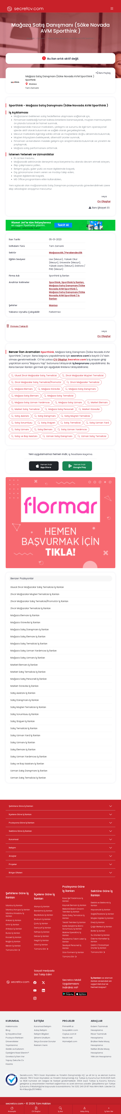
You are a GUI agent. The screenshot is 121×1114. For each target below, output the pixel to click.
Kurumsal (13, 839)
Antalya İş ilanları (14, 928)
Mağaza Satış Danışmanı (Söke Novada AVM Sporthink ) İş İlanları (67, 295)
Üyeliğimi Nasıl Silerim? (17, 1052)
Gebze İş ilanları (41, 936)
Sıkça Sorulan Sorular (45, 1041)
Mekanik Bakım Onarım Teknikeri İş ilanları (73, 910)
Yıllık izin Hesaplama (101, 1056)
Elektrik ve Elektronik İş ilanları (101, 904)
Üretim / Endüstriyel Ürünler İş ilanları (100, 946)
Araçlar (12, 855)
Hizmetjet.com (69, 1041)
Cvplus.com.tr (69, 1033)
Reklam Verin (41, 1045)
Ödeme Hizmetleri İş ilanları (100, 940)
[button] (104, 201)
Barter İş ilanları (98, 930)
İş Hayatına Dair (13, 1033)
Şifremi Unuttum (42, 1037)
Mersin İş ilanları (13, 945)
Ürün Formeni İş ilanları (73, 952)
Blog (8, 1030)
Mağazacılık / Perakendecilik (65, 252)
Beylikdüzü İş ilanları (43, 915)
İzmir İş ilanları (12, 924)
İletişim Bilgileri (41, 1033)
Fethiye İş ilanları (41, 932)
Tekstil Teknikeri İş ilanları (74, 922)
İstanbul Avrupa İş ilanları (18, 909)
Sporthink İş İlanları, (72, 282)
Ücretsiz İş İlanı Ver (15, 1056)
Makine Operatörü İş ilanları (71, 934)
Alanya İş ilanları (41, 906)
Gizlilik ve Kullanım (15, 1048)
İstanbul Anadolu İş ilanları (15, 914)
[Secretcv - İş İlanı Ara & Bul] (68, 994)
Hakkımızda (12, 1026)
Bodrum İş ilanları (42, 919)
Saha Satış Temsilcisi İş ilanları (73, 916)
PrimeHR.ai (67, 1026)
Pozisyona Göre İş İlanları (21, 822)
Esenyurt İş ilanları (42, 927)
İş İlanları (41, 38)
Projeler (13, 864)
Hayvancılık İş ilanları (100, 909)
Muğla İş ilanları (13, 941)
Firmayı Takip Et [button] (19, 326)
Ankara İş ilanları (13, 920)
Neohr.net (67, 1037)
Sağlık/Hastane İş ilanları (102, 914)
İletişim (12, 847)
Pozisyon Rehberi (14, 1037)
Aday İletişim (40, 1030)
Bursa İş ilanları (13, 933)
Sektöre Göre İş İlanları (20, 831)
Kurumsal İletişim (42, 1026)
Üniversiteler (12, 1041)
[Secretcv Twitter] (43, 983)
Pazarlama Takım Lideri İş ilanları (74, 940)
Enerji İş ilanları (97, 922)
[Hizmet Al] (60, 225)
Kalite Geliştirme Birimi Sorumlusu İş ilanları (72, 927)
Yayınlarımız (12, 1045)
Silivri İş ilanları (41, 944)
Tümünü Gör (12, 950)
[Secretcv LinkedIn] (43, 991)
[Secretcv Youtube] (35, 991)
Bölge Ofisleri (15, 872)
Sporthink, (55, 282)
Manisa (53, 305)
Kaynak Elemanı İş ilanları (74, 905)
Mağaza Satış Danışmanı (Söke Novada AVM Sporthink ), (67, 287)
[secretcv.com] (25, 8)
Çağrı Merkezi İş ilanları (101, 926)
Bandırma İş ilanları (43, 910)
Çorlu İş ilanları (41, 923)
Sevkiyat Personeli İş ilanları (71, 946)
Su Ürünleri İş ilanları (100, 935)
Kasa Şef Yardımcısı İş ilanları (72, 899)
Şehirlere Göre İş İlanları (21, 806)
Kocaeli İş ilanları (13, 937)
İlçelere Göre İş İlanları (20, 814)
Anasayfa (31, 38)
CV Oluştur (60, 359)
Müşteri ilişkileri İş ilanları (102, 918)
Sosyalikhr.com (70, 1030)
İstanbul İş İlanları (14, 905)
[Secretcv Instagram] (35, 998)
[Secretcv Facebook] (35, 983)
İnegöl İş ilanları (41, 940)
